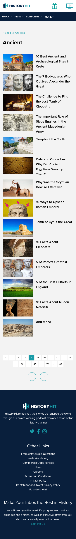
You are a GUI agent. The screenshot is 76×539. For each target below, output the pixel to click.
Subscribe (32, 16)
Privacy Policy (38, 480)
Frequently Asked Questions (38, 454)
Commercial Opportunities (38, 463)
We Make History (38, 458)
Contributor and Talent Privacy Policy (38, 485)
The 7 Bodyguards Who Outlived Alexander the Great (53, 81)
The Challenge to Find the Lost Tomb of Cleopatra (52, 101)
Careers (38, 472)
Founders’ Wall (38, 489)
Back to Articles (14, 33)
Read (18, 16)
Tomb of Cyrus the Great (54, 222)
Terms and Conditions (38, 476)
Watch (6, 16)
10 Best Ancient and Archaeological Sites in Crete (53, 61)
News (38, 467)
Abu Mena (43, 321)
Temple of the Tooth (50, 139)
